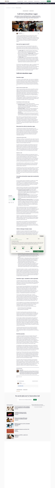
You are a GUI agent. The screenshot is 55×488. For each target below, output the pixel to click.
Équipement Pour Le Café (26, 3)
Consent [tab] (16, 238)
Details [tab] (27, 238)
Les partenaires (30, 1)
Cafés (43, 3)
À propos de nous (36, 1)
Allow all (38, 251)
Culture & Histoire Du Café (33, 3)
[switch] (23, 248)
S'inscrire (48, 1)
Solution (25, 1)
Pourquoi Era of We (20, 1)
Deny (16, 251)
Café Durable (47, 3)
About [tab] (39, 238)
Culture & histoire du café (19, 389)
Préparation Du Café (18, 3)
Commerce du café (25, 389)
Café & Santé (39, 3)
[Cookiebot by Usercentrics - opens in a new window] (40, 236)
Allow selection (28, 251)
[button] (8, 3)
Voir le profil (10, 199)
